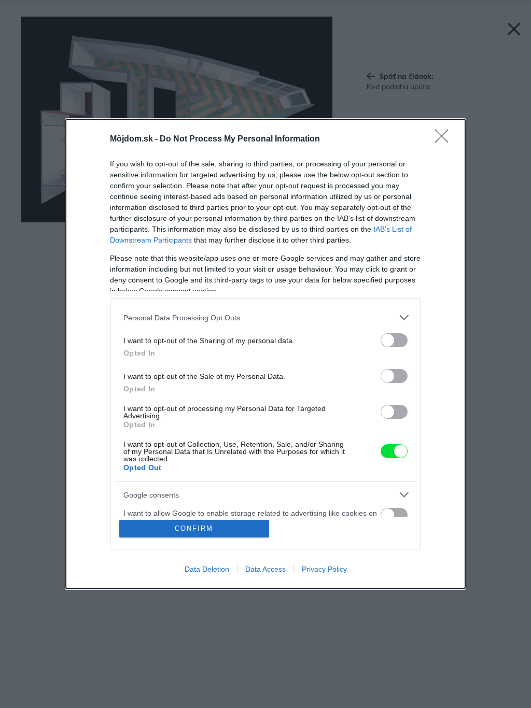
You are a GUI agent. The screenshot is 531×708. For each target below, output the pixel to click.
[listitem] (265, 317)
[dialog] (265, 354)
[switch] (394, 340)
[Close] (445, 139)
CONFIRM (194, 528)
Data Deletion (207, 569)
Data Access (265, 569)
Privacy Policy (324, 569)
